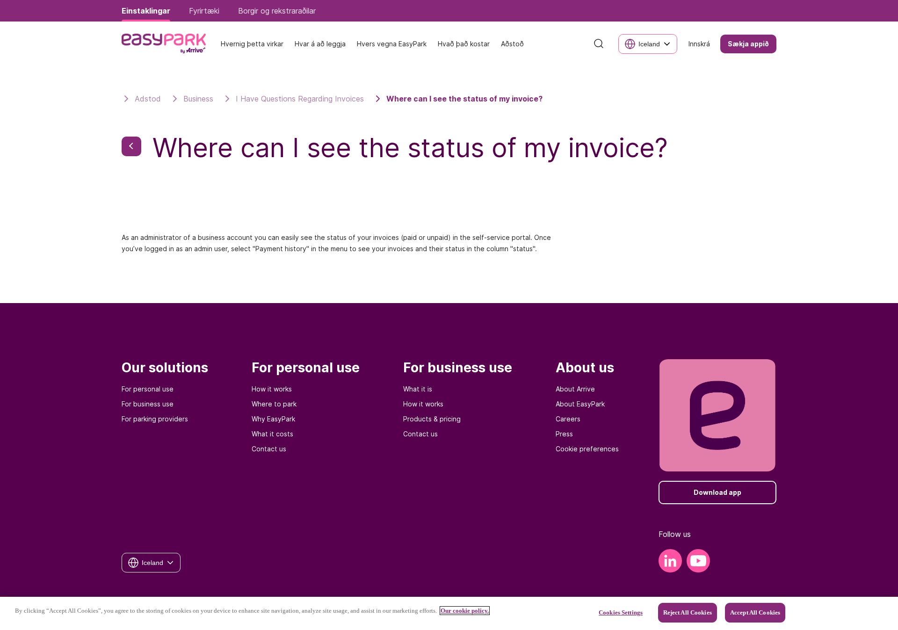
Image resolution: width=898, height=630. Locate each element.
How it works (272, 389)
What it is (417, 389)
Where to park (274, 404)
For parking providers (155, 419)
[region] (449, 613)
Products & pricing (432, 419)
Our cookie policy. (465, 610)
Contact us (269, 449)
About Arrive (575, 389)
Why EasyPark (273, 419)
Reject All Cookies (687, 612)
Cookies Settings (621, 612)
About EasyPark (580, 404)
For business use (148, 404)
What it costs (272, 434)
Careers (568, 419)
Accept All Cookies (755, 612)
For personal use (148, 389)
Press (564, 434)
